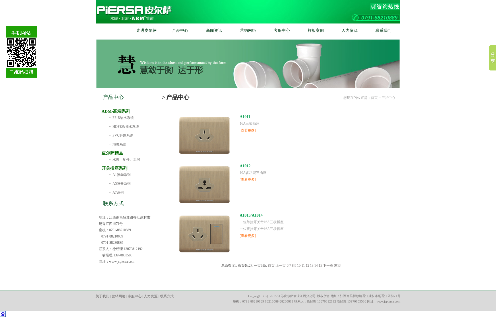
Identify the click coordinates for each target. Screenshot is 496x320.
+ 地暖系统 (117, 144)
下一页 (328, 266)
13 (311, 266)
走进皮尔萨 (146, 30)
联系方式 (167, 296)
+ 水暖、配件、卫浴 (124, 160)
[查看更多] (248, 130)
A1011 (245, 117)
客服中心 (282, 30)
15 (320, 266)
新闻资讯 (214, 30)
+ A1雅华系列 (120, 175)
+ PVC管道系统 (121, 136)
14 (316, 266)
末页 (337, 266)
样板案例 (316, 30)
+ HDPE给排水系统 (124, 127)
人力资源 (350, 30)
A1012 (245, 166)
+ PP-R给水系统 (121, 118)
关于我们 (102, 296)
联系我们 (383, 30)
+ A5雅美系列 (120, 184)
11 (303, 266)
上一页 (281, 266)
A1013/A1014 (251, 215)
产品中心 (180, 30)
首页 (112, 30)
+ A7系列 (116, 193)
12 (307, 266)
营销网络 (248, 30)
